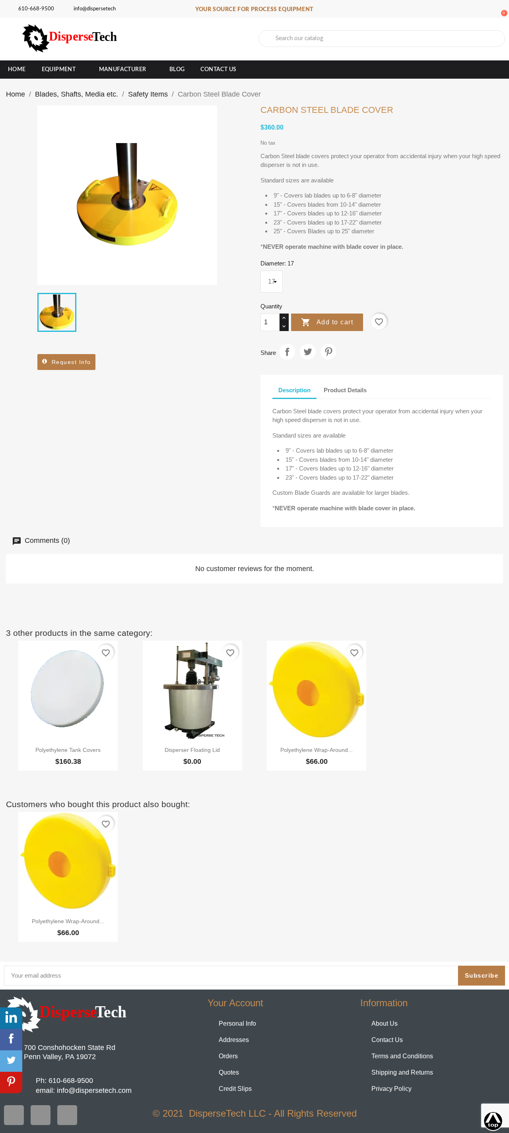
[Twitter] (41, 1115)
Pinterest (328, 352)
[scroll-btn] (493, 1121)
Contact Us (218, 69)
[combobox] (381, 38)
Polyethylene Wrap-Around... (316, 750)
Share (287, 352)
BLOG (177, 69)
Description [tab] (294, 390)
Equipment (59, 69)
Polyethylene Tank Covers (68, 750)
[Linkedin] (67, 1115)
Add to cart (327, 322)
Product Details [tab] (345, 390)
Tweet (308, 352)
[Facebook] (14, 1115)
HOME (17, 69)
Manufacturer (122, 69)
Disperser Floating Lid (192, 750)
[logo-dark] (67, 1015)
